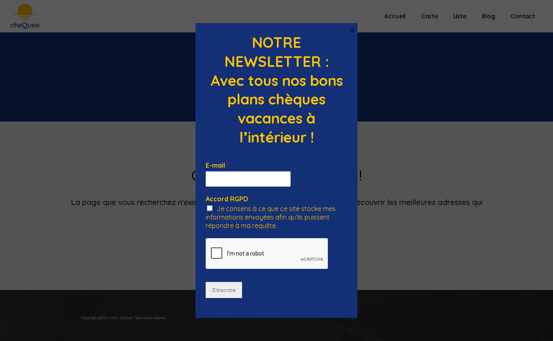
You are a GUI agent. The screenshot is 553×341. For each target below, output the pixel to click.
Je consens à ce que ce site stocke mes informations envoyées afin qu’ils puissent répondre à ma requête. (271, 217)
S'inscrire (224, 290)
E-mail (217, 165)
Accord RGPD (229, 199)
